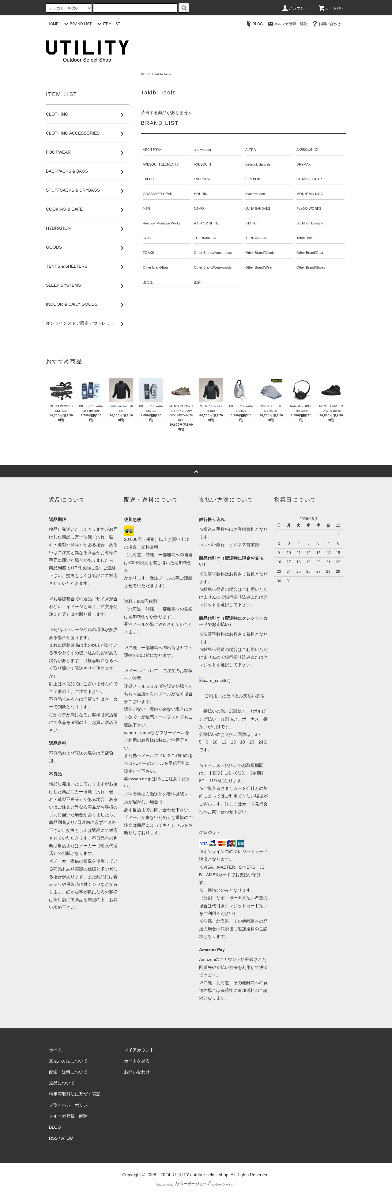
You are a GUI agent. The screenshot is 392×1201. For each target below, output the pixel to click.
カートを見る (137, 1060)
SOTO (148, 238)
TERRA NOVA (255, 238)
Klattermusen (255, 194)
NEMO (199, 208)
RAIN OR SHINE (206, 223)
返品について (62, 1083)
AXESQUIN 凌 (307, 149)
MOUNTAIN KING (309, 194)
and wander (202, 149)
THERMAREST (205, 238)
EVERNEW (202, 179)
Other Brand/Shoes (310, 267)
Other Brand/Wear (259, 267)
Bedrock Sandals (258, 164)
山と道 (148, 282)
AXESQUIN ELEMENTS (161, 164)
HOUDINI (201, 194)
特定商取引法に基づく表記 (74, 1094)
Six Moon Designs (309, 223)
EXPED (148, 179)
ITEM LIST (111, 24)
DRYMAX (303, 164)
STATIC (251, 223)
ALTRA (250, 149)
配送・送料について (68, 1071)
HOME (52, 24)
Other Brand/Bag (155, 267)
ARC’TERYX (152, 149)
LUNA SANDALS (257, 208)
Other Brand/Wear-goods (213, 267)
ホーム (145, 74)
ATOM (67, 1138)
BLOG (258, 24)
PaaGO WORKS (308, 208)
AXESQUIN (202, 164)
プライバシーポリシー (70, 1105)
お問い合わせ (329, 24)
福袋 (197, 282)
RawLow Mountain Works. (162, 223)
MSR (146, 208)
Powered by (165, 1185)
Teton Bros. (305, 238)
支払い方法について (68, 1060)
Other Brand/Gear (309, 252)
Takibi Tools (163, 74)
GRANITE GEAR (309, 179)
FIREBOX (252, 179)
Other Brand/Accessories (213, 252)
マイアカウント (139, 1049)
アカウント (298, 8)
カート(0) (334, 8)
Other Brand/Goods (260, 252)
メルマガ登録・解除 (290, 24)
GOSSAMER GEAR (157, 194)
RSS (53, 1138)
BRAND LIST (81, 24)
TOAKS (148, 252)
